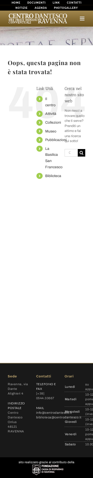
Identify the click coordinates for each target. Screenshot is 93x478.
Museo (50, 131)
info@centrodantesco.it (54, 412)
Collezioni (53, 122)
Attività (50, 114)
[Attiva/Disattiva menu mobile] (82, 18)
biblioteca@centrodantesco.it (59, 417)
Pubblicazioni (56, 140)
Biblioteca (53, 176)
